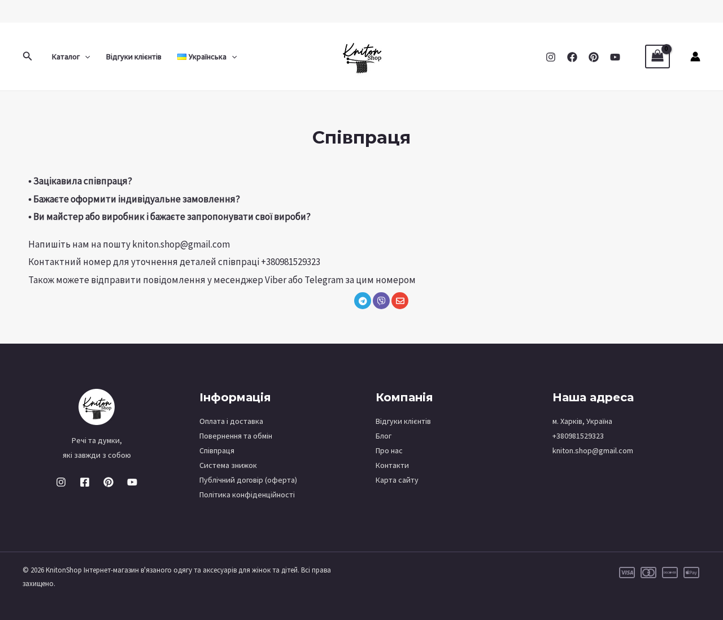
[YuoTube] (132, 482)
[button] (28, 56)
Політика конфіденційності (247, 494)
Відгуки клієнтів (134, 56)
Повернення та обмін (235, 436)
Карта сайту (397, 480)
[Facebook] (572, 57)
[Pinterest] (594, 57)
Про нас (389, 450)
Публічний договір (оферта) (248, 480)
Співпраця (216, 450)
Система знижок (228, 465)
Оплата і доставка (231, 421)
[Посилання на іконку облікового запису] (695, 56)
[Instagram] (551, 57)
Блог (383, 436)
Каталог (66, 56)
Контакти (392, 465)
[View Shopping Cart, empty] (657, 57)
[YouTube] (615, 57)
